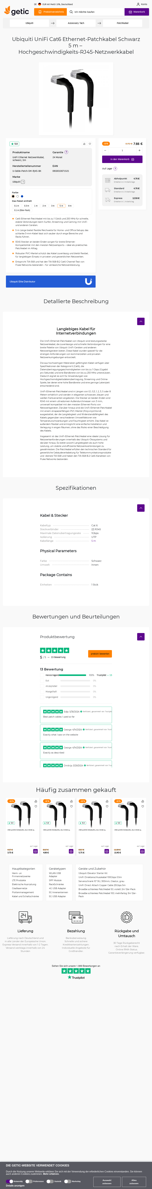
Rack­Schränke (56, 884)
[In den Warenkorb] (35, 851)
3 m (52, 206)
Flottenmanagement (23, 892)
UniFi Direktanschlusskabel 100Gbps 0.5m (100, 877)
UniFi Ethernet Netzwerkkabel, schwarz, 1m (20, 829)
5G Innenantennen (58, 892)
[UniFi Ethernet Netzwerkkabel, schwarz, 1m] (22, 810)
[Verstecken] (141, 321)
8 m (70, 206)
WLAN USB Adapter (55, 875)
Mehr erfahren (51, 1174)
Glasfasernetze (19, 888)
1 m (35, 206)
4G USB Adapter (57, 888)
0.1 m (16, 206)
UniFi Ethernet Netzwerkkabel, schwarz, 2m (56, 829)
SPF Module (55, 880)
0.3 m (26, 206)
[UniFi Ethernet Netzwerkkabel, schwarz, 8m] (129, 810)
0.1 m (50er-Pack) (22, 210)
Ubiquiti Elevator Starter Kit (93, 873)
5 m (61, 206)
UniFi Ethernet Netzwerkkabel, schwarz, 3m (92, 829)
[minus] (105, 150)
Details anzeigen (15, 1185)
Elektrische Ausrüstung (24, 884)
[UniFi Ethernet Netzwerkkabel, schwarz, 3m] (94, 810)
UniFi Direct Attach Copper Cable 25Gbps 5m (102, 885)
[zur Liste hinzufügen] (90, 144)
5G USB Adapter (57, 896)
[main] (18, 11)
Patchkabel (122, 23)
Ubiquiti (29, 23)
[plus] (139, 150)
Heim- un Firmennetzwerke (21, 875)
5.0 (16, 143)
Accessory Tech (76, 23)
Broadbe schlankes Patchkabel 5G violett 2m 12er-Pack (107, 889)
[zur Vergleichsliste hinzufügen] (84, 144)
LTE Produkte (19, 880)
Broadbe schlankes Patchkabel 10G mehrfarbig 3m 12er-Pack (107, 895)
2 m (44, 206)
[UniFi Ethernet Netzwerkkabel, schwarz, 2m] (58, 810)
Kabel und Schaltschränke (25, 896)
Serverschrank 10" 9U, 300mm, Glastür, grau (101, 881)
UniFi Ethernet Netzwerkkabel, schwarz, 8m (127, 829)
